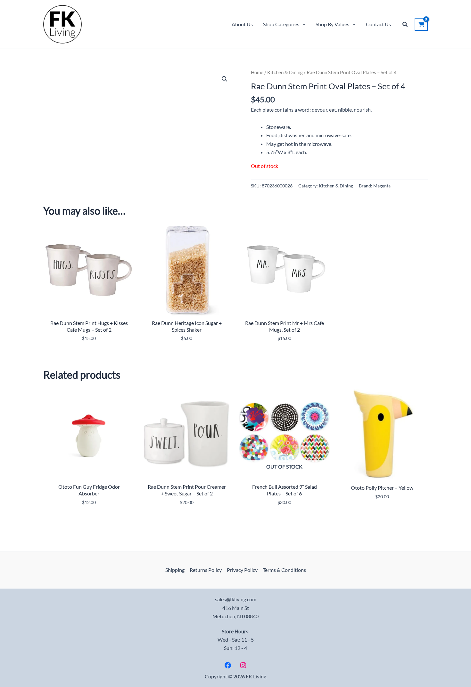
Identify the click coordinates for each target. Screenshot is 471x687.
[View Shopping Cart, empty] (421, 24)
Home (257, 72)
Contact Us (378, 24)
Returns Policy (206, 570)
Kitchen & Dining (285, 72)
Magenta (382, 185)
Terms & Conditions (284, 570)
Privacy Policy (242, 570)
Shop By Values (332, 24)
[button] (302, 24)
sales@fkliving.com (235, 599)
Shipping (175, 570)
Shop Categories (281, 24)
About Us (242, 24)
